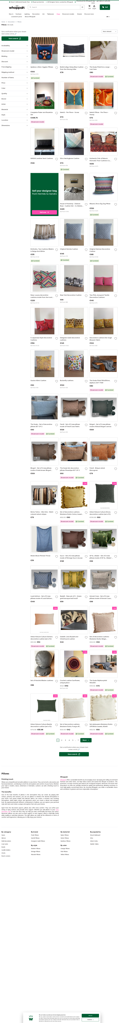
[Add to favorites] (56, 68)
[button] (92, 2)
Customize (89, 1019)
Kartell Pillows (35, 838)
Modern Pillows (35, 848)
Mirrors (3, 838)
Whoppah (63, 780)
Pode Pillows (35, 835)
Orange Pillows (65, 848)
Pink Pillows (64, 851)
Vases (3, 835)
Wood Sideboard (95, 835)
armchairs (4, 811)
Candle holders (5, 850)
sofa (57, 810)
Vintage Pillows (35, 851)
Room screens (5, 856)
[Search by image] (82, 7)
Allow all (90, 1015)
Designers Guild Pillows (38, 841)
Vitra (91, 838)
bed (9, 811)
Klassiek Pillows (35, 854)
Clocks (3, 853)
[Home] (17, 7)
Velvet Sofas (94, 841)
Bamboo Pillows (65, 841)
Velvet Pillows (65, 838)
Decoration (11, 22)
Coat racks (4, 844)
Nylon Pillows (65, 835)
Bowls (3, 847)
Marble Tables (94, 844)
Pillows (19, 22)
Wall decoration (6, 841)
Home (3, 22)
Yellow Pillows (65, 854)
